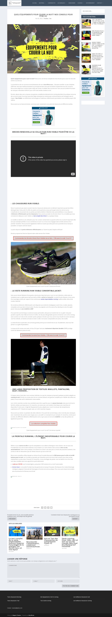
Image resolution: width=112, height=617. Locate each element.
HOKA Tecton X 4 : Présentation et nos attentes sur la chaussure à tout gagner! (97, 56)
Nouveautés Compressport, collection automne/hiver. (33, 544)
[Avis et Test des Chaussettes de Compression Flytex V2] (52, 531)
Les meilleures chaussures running (82, 600)
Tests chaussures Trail (13, 600)
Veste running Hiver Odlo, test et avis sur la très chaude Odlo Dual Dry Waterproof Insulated (70, 542)
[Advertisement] (43, 189)
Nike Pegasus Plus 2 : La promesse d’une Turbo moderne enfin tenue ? (98, 33)
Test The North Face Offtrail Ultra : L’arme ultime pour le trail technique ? (98, 22)
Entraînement (90, 3)
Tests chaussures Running (14, 597)
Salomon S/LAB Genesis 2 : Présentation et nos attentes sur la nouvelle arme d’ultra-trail (97, 68)
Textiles (46, 18)
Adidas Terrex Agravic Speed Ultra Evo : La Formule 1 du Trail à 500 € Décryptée (98, 45)
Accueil (34, 3)
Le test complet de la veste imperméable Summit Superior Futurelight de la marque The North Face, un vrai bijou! (16, 544)
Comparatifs (51, 3)
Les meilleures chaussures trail (81, 597)
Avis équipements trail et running (49, 597)
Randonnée (72, 3)
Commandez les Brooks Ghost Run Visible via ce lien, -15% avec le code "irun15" (43, 238)
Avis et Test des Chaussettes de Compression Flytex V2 (51, 540)
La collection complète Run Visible (43, 424)
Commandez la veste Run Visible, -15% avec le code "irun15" (43, 335)
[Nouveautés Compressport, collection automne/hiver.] (34, 533)
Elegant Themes (17, 615)
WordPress (31, 615)
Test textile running (45, 600)
